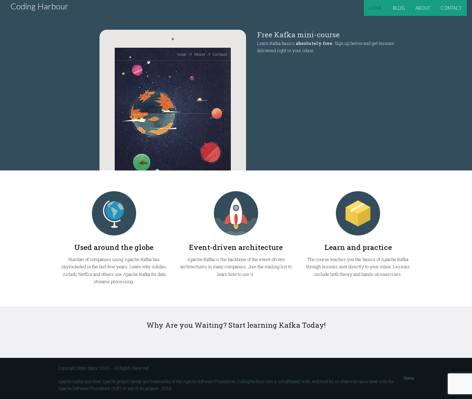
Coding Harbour (39, 6)
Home (409, 378)
